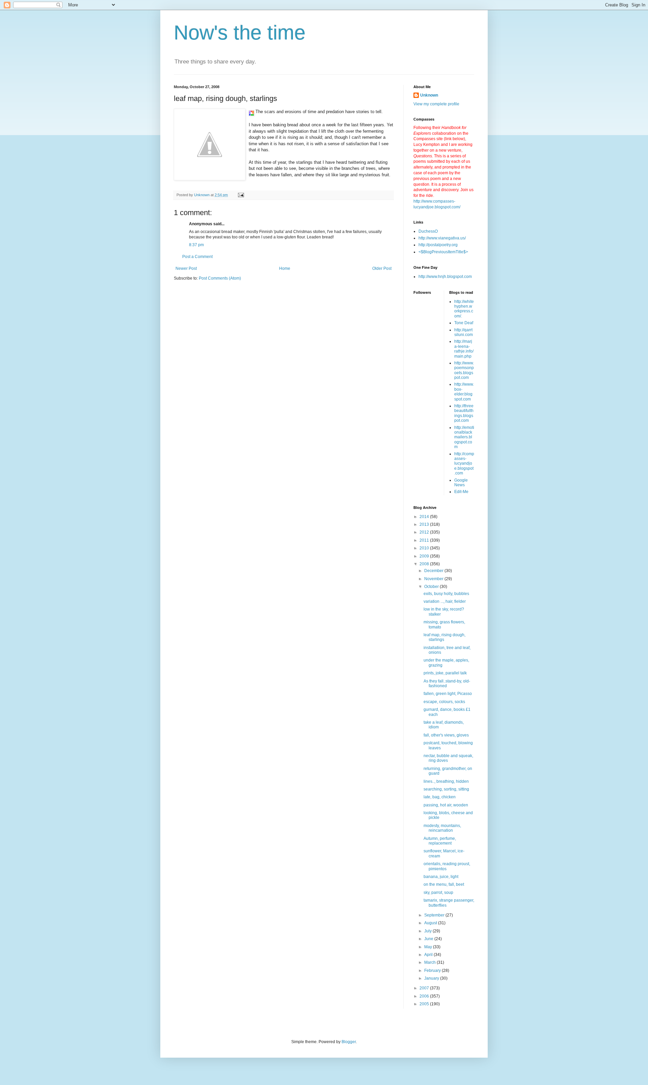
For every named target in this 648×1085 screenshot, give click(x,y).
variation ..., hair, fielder (445, 601)
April (429, 954)
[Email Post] (240, 195)
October (432, 586)
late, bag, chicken (440, 797)
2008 (425, 564)
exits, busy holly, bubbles (446, 593)
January (432, 978)
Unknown (429, 95)
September (435, 915)
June (429, 938)
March (430, 962)
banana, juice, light (441, 876)
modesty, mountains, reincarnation (442, 828)
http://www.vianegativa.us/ (442, 238)
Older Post (382, 268)
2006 (425, 996)
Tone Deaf (463, 322)
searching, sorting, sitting (446, 789)
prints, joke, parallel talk (445, 673)
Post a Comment (197, 256)
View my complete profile (436, 104)
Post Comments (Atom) (220, 278)
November (434, 578)
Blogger (349, 1041)
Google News (461, 482)
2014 (425, 516)
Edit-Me (461, 491)
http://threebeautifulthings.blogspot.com (464, 413)
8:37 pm (196, 244)
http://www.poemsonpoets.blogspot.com (464, 370)
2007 (425, 988)
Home (284, 268)
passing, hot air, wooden (446, 805)
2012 (425, 532)
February (433, 970)
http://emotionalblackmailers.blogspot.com (464, 437)
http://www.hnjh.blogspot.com (445, 276)
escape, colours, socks (444, 701)
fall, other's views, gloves (446, 735)
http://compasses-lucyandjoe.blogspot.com (464, 463)
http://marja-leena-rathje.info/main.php (464, 348)
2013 (425, 524)
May (428, 947)
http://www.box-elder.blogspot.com (464, 391)
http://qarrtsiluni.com (463, 332)
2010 (425, 548)
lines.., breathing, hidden (446, 781)
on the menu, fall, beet (444, 884)
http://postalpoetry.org (438, 244)
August (431, 923)
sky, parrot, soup (438, 892)
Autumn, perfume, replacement (440, 841)
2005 (425, 1004)
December (434, 570)
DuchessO (428, 231)
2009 (425, 556)
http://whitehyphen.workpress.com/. (464, 308)
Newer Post (186, 268)
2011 (425, 540)
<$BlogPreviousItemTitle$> (443, 252)
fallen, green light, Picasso (448, 693)
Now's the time (239, 32)
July (428, 931)
